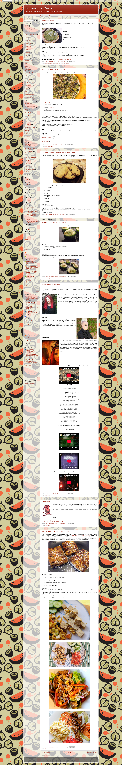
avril (28, 224)
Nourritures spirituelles (30, 302)
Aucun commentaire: (62, 61)
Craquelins (27, 61)
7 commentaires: (62, 214)
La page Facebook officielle (30, 383)
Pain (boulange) (28, 115)
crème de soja (51, 107)
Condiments (27, 58)
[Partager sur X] (72, 61)
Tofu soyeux (27, 168)
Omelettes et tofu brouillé (29, 113)
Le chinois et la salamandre (31, 271)
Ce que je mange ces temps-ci (30, 40)
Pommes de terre (28, 124)
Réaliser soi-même (28, 129)
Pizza (26, 121)
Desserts (53, 216)
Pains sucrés (27, 116)
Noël (26, 110)
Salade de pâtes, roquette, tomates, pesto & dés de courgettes (30, 287)
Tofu (49, 748)
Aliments (26, 26)
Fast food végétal (28, 80)
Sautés (26, 141)
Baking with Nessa (29, 349)
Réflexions (27, 130)
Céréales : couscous (28, 46)
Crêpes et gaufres (28, 63)
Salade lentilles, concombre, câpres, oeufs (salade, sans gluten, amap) (32, 298)
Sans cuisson (27, 136)
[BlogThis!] (71, 61)
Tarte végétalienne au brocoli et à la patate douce (56, 69)
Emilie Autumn (45, 518)
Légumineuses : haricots (29, 104)
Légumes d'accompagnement (53, 278)
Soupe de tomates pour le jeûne (31, 303)
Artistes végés (55, 286)
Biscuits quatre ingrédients (31, 277)
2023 (27, 180)
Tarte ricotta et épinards (46, 137)
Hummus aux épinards (48, 20)
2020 (27, 185)
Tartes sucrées (27, 152)
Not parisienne (29, 311)
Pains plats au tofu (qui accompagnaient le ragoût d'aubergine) (30, 242)
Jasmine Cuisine (29, 261)
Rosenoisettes (28, 280)
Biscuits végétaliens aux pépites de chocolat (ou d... (33, 212)
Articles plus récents (46, 752)
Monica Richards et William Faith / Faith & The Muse (52, 521)
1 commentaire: (62, 523)
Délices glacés (27, 69)
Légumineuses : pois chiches (60, 63)
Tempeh (26, 154)
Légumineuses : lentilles (29, 106)
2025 (27, 177)
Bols (26, 38)
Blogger (74, 760)
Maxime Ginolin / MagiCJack (47, 520)
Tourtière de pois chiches (47, 138)
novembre (29, 195)
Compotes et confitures (29, 57)
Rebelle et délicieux (30, 276)
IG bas (26, 96)
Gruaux (26, 90)
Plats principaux (28, 122)
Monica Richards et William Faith (51, 284)
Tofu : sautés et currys (29, 166)
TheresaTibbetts (65, 760)
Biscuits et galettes (48, 216)
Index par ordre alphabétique (36, 15)
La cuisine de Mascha (39, 8)
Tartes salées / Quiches (49, 146)
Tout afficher (37, 291)
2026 (27, 175)
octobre (29, 197)
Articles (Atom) (50, 755)
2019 (27, 187)
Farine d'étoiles (29, 296)
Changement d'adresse (30, 337)
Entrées (46, 278)
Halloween (27, 91)
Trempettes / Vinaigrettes (29, 169)
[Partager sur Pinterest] (74, 61)
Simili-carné (27, 144)
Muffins (26, 109)
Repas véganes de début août (31, 317)
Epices (26, 75)
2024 (27, 179)
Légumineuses (51, 63)
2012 (27, 231)
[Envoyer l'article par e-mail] (67, 61)
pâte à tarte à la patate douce (50, 102)
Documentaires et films (29, 72)
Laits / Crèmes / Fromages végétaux (31, 99)
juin (28, 204)
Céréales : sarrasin (28, 54)
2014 (27, 190)
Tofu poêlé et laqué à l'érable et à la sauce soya (55, 531)
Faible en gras (27, 79)
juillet (29, 202)
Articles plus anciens (92, 752)
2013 (27, 192)
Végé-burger (27, 171)
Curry (26, 66)
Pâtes (26, 118)
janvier (29, 229)
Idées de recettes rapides (29, 94)
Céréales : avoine (28, 43)
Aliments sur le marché (29, 28)
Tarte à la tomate (45, 142)
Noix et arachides (28, 112)
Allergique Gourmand (30, 246)
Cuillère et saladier (30, 252)
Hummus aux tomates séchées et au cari (63, 59)
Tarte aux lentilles (45, 141)
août (28, 200)
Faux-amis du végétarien (29, 82)
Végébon (28, 316)
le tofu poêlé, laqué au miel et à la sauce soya (81, 535)
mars (28, 226)
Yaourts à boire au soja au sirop (31, 258)
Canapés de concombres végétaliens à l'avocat (55, 222)
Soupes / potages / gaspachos (30, 148)
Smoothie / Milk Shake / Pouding (31, 145)
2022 (27, 182)
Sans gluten (27, 138)
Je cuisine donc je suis (30, 324)
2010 (27, 234)
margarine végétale (52, 193)
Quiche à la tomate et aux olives (31, 253)
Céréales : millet (28, 49)
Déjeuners (27, 67)
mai (28, 205)
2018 (27, 189)
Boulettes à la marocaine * (31, 375)
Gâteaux (26, 87)
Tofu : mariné (53, 748)
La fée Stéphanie (29, 285)
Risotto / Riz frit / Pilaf (29, 132)
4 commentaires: (61, 144)
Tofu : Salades (27, 163)
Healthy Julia (29, 306)
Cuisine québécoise (28, 64)
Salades (26, 133)
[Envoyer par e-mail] (70, 61)
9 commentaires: (60, 493)
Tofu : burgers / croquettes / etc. (31, 157)
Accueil (26, 15)
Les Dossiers (56, 15)
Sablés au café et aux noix (30, 321)
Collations (27, 55)
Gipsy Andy (28, 340)
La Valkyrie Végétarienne (31, 266)
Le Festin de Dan (29, 320)
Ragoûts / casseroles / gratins (30, 127)
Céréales (26, 41)
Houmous (47, 63)
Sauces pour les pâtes (29, 139)
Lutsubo (28, 329)
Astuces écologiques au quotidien (31, 32)
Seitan (26, 142)
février (29, 227)
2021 (27, 184)
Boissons (26, 37)
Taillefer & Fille (28, 149)
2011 (27, 233)
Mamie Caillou (29, 365)
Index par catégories (48, 15)
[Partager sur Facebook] (73, 61)
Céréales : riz (27, 52)
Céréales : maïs (27, 48)
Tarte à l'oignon (45, 140)
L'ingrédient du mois (29, 97)
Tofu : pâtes (27, 160)
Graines (46, 748)
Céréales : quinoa (28, 51)
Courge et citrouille (28, 60)
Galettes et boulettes (28, 85)
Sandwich (67, 63)
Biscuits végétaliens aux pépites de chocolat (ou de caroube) (59, 152)
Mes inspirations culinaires (31, 354)
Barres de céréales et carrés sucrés (31, 34)
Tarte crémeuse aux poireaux (47, 136)
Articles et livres (28, 29)
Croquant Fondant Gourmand (30, 374)
